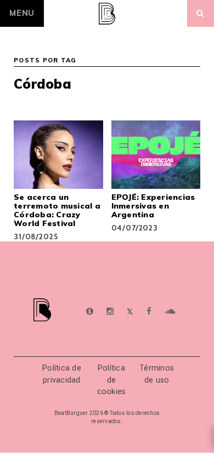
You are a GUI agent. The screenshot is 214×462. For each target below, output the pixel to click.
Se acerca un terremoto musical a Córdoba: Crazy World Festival (57, 210)
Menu (22, 13)
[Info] (89, 311)
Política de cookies (111, 379)
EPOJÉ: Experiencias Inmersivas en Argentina (153, 206)
